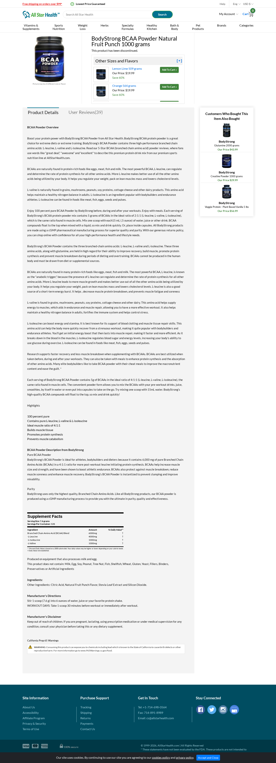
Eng (235, 3)
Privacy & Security (34, 723)
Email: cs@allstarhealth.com (156, 718)
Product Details (43, 112)
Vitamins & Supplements (31, 26)
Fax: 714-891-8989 (150, 712)
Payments (86, 723)
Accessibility (31, 712)
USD (246, 3)
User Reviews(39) (86, 112)
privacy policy (184, 757)
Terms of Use (31, 729)
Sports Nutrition (59, 26)
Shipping (86, 712)
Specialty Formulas (128, 26)
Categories (246, 25)
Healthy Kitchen (152, 26)
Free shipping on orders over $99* (42, 3)
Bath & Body (174, 26)
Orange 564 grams (124, 85)
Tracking (85, 707)
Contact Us (87, 729)
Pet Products (198, 26)
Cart (248, 14)
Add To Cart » (169, 69)
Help (222, 3)
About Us (29, 707)
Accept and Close (208, 757)
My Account (227, 14)
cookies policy (161, 757)
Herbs (105, 25)
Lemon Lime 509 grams (127, 68)
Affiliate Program (34, 718)
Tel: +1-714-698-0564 (152, 707)
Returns (85, 718)
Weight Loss (82, 26)
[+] (179, 61)
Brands (221, 25)
